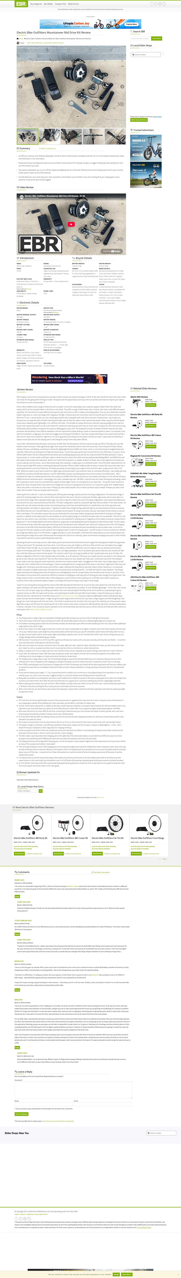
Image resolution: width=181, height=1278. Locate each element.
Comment (19, 1080)
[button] (47, 148)
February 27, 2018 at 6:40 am (23, 883)
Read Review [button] (150, 405)
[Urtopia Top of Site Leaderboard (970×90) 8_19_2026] (90, 28)
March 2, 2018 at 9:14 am (24, 905)
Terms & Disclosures (144, 1227)
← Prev (158, 859)
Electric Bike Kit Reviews (34, 43)
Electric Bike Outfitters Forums (41, 609)
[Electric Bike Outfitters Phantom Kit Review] (137, 545)
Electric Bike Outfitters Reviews (36, 39)
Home (21, 39)
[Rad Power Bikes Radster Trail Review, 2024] (32, 825)
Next (122, 87)
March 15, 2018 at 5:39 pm (22, 1003)
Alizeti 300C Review (139, 397)
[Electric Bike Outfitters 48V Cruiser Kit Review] (137, 445)
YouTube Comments (101, 872)
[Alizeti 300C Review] (137, 403)
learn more (158, 117)
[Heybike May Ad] (146, 160)
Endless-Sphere (73, 886)
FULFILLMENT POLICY (41, 1214)
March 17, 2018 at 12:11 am (25, 1056)
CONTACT (23, 1214)
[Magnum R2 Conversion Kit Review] (137, 462)
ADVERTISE (30, 1214)
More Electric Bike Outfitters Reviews (34, 807)
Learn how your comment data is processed (57, 1121)
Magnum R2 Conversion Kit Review (146, 456)
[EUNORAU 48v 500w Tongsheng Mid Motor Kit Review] (137, 483)
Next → (165, 859)
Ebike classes (28, 289)
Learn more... (127, 1274)
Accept (116, 1274)
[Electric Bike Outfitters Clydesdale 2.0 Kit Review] (137, 566)
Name (17, 1101)
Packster (95, 975)
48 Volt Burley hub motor (69, 596)
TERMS (17, 1214)
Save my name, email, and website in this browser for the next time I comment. (44, 1109)
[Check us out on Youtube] (151, 4)
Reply (17, 896)
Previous (20, 87)
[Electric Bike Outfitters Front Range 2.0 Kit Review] (137, 524)
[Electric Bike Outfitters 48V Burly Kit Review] (137, 424)
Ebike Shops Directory (139, 120)
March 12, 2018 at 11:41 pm (23, 964)
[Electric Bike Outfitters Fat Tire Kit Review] (137, 504)
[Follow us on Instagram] (160, 4)
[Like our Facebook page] (156, 4)
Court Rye (21, 902)
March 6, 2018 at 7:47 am (22, 923)
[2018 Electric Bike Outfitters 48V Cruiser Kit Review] (137, 586)
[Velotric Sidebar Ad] (146, 187)
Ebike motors (55, 312)
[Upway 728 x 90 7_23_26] (69, 383)
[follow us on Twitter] (164, 4)
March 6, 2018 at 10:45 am (25, 943)
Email (76, 1101)
